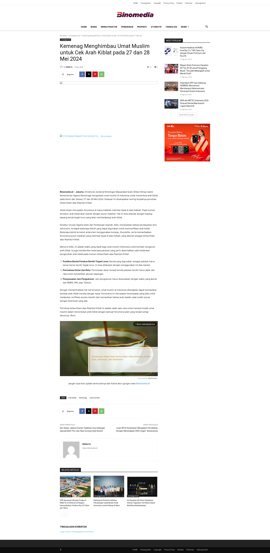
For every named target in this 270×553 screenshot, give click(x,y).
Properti (142, 26)
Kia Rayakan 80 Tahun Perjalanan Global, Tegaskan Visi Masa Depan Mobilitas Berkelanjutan (141, 502)
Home (84, 26)
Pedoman (188, 3)
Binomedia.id (143, 383)
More (184, 26)
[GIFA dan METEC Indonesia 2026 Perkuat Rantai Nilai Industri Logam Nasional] (171, 104)
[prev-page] (61, 515)
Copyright (157, 3)
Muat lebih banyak (186, 115)
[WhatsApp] (101, 74)
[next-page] (66, 515)
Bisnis (94, 26)
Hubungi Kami (200, 3)
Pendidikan (127, 26)
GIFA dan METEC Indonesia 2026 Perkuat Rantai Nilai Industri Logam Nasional (194, 103)
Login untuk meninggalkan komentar (77, 531)
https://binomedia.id (89, 448)
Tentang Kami (145, 3)
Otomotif (156, 26)
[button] (206, 27)
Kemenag (83, 398)
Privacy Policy (169, 3)
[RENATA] (62, 67)
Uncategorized (74, 35)
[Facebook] (82, 74)
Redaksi (179, 3)
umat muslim (95, 398)
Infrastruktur (109, 26)
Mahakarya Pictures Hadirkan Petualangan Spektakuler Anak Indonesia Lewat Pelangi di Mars (107, 502)
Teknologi (171, 26)
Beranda (63, 35)
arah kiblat (72, 398)
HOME (135, 3)
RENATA (69, 67)
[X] (88, 74)
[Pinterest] (95, 74)
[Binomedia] (135, 14)
